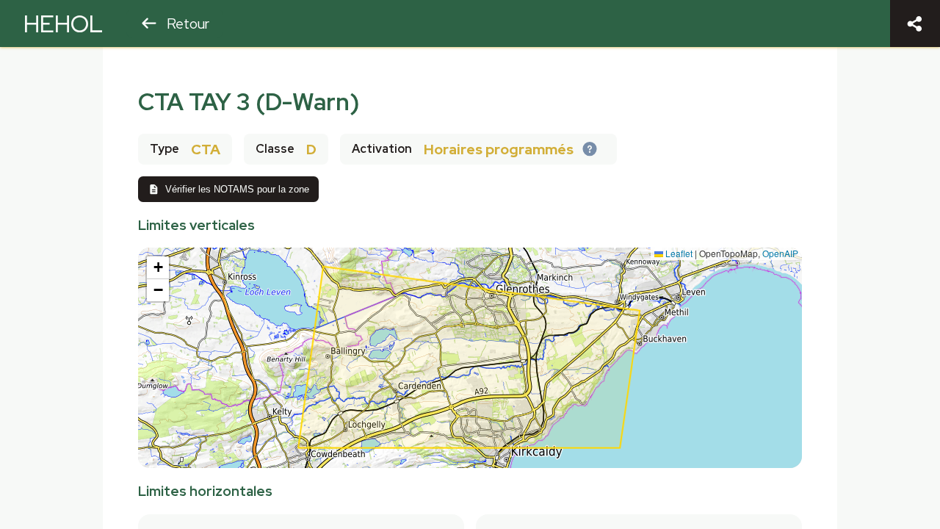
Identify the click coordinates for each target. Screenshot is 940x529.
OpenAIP (780, 253)
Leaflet (678, 253)
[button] (158, 267)
